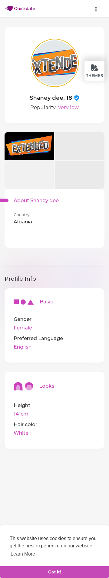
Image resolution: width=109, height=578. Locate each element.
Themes (94, 75)
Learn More (23, 553)
